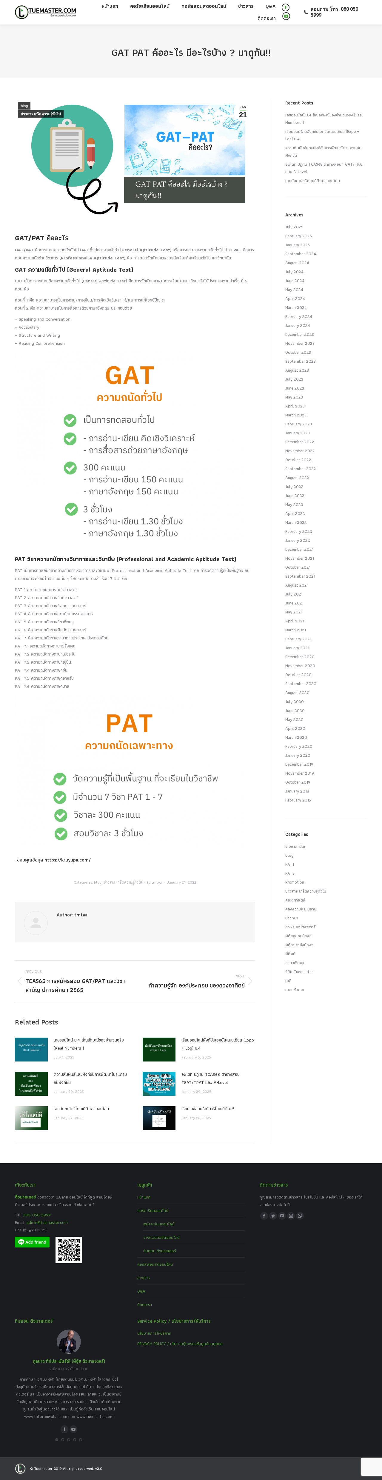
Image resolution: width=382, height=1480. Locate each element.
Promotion (294, 882)
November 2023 (300, 343)
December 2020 (300, 656)
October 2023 (298, 352)
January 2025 (297, 244)
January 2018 (297, 791)
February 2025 (298, 236)
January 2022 (297, 540)
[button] (56, 1439)
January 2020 (297, 755)
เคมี (288, 980)
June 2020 (295, 710)
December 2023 (299, 334)
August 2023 (297, 370)
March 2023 (295, 415)
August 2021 (296, 585)
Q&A (141, 1291)
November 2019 (299, 773)
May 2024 (294, 289)
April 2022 (295, 513)
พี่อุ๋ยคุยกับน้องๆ (298, 936)
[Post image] (31, 1049)
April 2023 (295, 406)
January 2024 (297, 325)
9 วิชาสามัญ (295, 846)
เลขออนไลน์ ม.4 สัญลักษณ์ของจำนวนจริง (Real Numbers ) (89, 1044)
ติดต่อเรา (144, 1304)
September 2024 (300, 253)
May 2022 (294, 504)
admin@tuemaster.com (46, 1222)
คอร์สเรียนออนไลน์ (152, 1210)
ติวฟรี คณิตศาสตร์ (300, 927)
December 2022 (299, 442)
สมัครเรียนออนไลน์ (158, 1224)
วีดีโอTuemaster (299, 971)
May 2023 (294, 397)
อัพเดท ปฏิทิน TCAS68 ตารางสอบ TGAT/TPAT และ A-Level (210, 1078)
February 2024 (298, 316)
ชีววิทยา (291, 918)
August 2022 (297, 477)
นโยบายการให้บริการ (154, 1333)
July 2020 (294, 701)
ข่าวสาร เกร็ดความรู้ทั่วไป (41, 114)
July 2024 (294, 271)
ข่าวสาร (143, 1277)
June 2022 (294, 495)
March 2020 (296, 737)
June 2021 (294, 603)
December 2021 (299, 549)
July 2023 (294, 379)
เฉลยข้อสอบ (295, 989)
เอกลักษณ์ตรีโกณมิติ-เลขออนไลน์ (81, 1108)
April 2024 (295, 298)
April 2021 (294, 621)
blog (24, 106)
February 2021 (298, 639)
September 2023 (300, 361)
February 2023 (298, 424)
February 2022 (298, 531)
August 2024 (297, 262)
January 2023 (297, 433)
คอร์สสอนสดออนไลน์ (155, 1264)
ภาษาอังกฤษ (295, 962)
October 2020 (298, 674)
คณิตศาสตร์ (295, 900)
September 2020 (300, 683)
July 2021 (294, 594)
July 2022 (294, 486)
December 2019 (299, 764)
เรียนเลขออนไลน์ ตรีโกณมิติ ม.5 (208, 1108)
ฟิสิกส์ (290, 953)
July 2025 (294, 227)
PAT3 (290, 873)
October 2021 (297, 567)
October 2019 (297, 782)
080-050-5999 (37, 1215)
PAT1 (289, 864)
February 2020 (298, 746)
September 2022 (300, 468)
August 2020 (297, 692)
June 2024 (294, 280)
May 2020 (294, 719)
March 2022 (296, 522)
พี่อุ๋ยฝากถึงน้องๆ (299, 944)
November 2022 (300, 450)
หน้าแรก (143, 1197)
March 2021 (295, 630)
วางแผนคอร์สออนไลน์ (161, 1237)
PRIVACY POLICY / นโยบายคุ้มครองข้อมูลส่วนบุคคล (180, 1343)
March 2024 (296, 307)
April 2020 (295, 728)
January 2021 (297, 647)
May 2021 (293, 612)
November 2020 (300, 665)
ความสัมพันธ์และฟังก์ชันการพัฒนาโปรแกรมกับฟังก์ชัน (90, 1078)
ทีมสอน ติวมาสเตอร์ (159, 1250)
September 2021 (300, 576)
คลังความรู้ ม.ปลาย (300, 909)
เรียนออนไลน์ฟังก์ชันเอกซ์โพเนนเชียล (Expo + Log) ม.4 (217, 1044)
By (155, 882)
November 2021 (299, 558)
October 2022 (298, 459)
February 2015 (298, 800)
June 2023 (294, 388)
